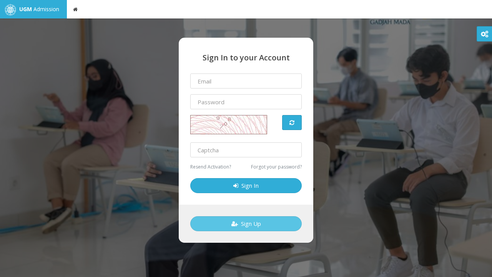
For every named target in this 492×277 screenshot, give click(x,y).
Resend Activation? (210, 167)
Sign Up (249, 223)
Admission (39, 9)
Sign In (248, 185)
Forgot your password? (276, 167)
